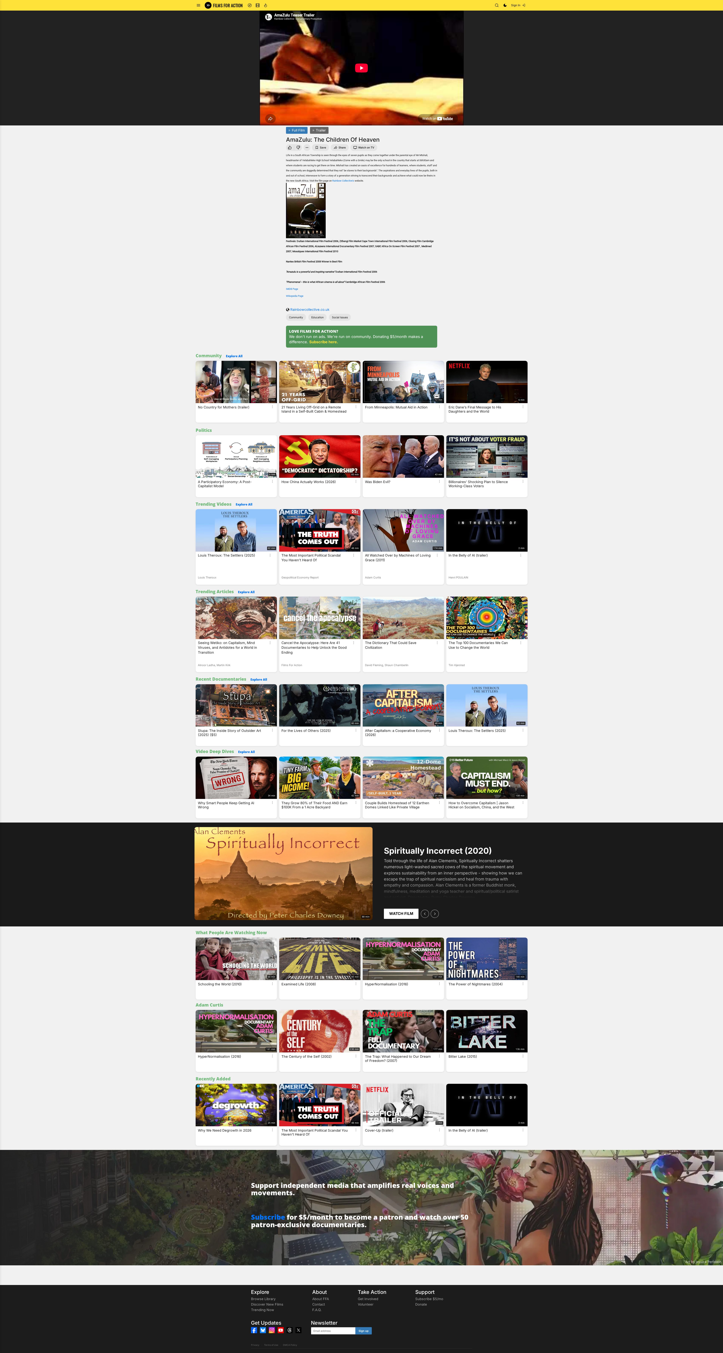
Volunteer (366, 1304)
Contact (318, 1304)
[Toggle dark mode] (505, 5)
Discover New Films (267, 1304)
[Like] (289, 147)
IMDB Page (292, 289)
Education (317, 317)
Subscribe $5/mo (429, 1299)
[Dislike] (298, 147)
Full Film (298, 130)
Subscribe (268, 1217)
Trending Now (262, 1310)
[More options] (272, 406)
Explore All (234, 356)
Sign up (364, 1330)
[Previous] (425, 914)
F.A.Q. (317, 1310)
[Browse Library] (257, 5)
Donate (421, 1304)
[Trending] (265, 5)
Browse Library (263, 1299)
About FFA (320, 1299)
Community (296, 317)
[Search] (497, 5)
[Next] (435, 914)
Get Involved (368, 1299)
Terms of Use (271, 1345)
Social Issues (340, 317)
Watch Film (401, 913)
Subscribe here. (323, 342)
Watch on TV (366, 147)
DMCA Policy (290, 1345)
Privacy (255, 1345)
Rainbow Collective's (343, 180)
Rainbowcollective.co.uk (309, 310)
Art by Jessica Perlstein (703, 1261)
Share (342, 147)
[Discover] (249, 5)
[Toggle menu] (198, 5)
